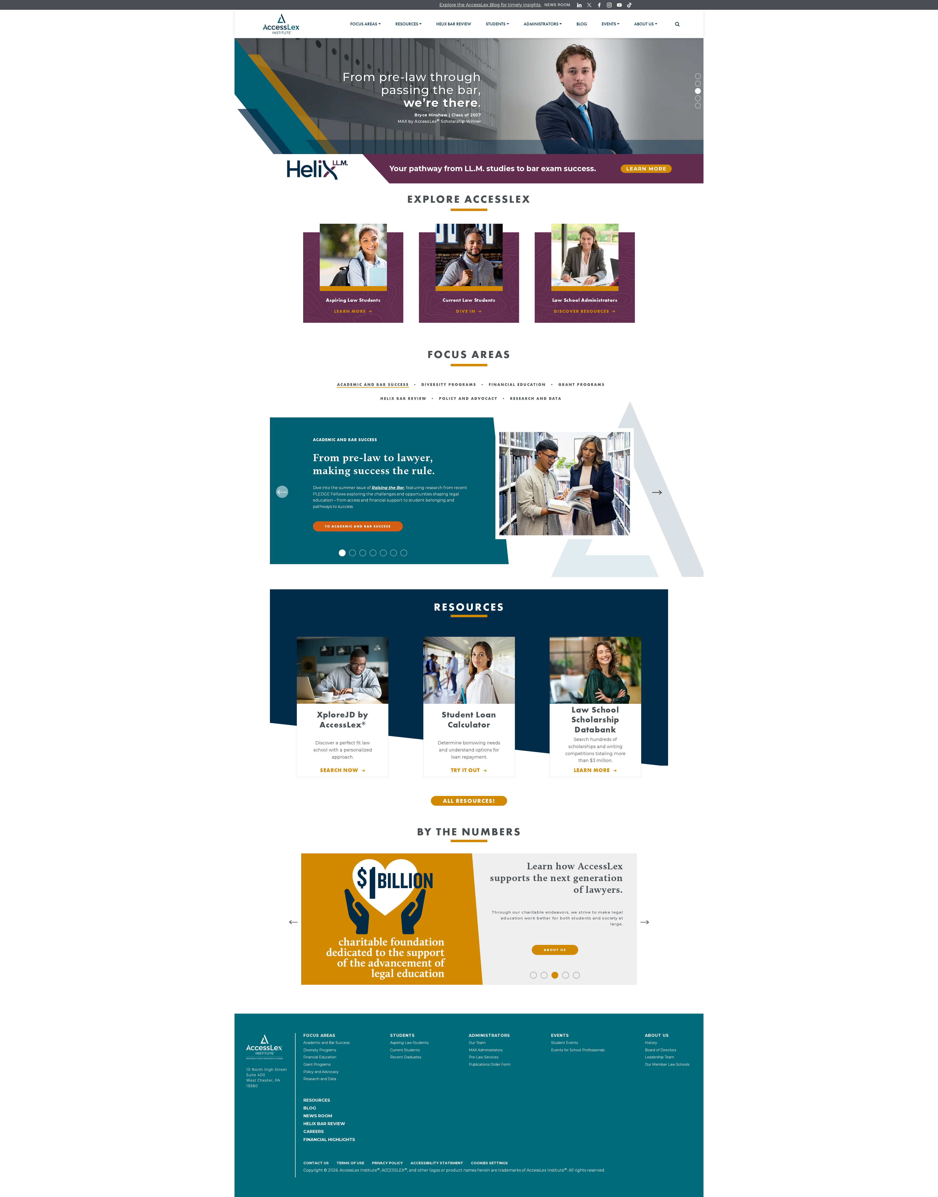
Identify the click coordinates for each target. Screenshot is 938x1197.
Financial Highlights (329, 1139)
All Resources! (469, 801)
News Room (557, 4)
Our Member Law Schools (667, 1064)
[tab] (365, 24)
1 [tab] (698, 76)
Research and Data (319, 1079)
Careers (313, 1131)
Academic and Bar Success (326, 1042)
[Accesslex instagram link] (609, 5)
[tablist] (510, 24)
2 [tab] (698, 84)
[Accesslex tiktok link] (629, 5)
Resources (316, 1100)
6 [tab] (393, 552)
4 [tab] (698, 98)
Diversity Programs (319, 1050)
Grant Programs (316, 1064)
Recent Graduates (405, 1057)
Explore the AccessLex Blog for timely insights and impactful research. (434, 5)
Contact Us (316, 1163)
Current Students (405, 1050)
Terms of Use (350, 1163)
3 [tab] (698, 91)
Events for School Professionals (578, 1050)
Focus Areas (319, 1035)
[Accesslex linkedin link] (579, 5)
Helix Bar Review (324, 1123)
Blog (309, 1108)
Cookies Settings (489, 1163)
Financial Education (319, 1057)
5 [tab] (698, 106)
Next (658, 491)
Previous (282, 492)
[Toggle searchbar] (675, 24)
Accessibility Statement (437, 1163)
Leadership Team (659, 1057)
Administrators (489, 1035)
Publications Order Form (490, 1064)
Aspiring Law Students (409, 1042)
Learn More (646, 169)
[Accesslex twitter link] (589, 5)
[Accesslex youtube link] (619, 5)
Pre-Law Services (483, 1057)
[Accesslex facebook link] (599, 5)
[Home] (281, 24)
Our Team (477, 1042)
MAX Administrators (485, 1050)
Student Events (564, 1042)
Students (402, 1035)
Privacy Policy (387, 1163)
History (651, 1042)
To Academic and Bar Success (358, 526)
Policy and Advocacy (321, 1072)
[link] (453, 24)
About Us (657, 1035)
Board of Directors (660, 1050)
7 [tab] (403, 552)
